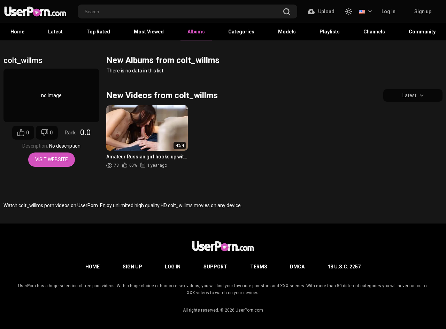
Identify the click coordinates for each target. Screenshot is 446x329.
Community (422, 31)
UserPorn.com (249, 310)
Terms (258, 266)
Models (287, 31)
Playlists (330, 31)
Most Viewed (149, 31)
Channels (374, 31)
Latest (55, 31)
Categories (241, 31)
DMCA (297, 266)
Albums (196, 31)
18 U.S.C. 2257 (344, 266)
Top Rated (98, 31)
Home (17, 31)
